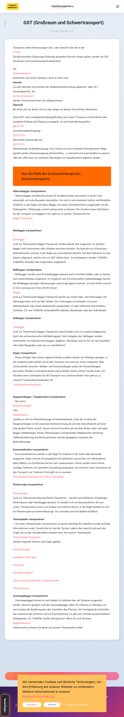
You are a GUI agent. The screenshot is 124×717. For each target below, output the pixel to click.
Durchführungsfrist (23, 572)
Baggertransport (21, 623)
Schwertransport (22, 73)
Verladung (18, 565)
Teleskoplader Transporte (26, 537)
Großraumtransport (23, 96)
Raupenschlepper (22, 405)
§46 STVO (18, 126)
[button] (117, 6)
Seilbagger (18, 327)
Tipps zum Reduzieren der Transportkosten (36, 580)
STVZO (17, 52)
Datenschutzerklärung (38, 696)
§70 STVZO (19, 135)
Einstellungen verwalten (77, 704)
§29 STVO (18, 144)
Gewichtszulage (21, 549)
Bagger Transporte (23, 218)
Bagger (16, 292)
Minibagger (19, 239)
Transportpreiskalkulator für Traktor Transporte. (38, 476)
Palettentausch (21, 588)
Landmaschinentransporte (27, 384)
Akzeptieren (31, 704)
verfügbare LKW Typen (25, 557)
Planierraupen (20, 493)
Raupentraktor (20, 414)
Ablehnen (52, 704)
